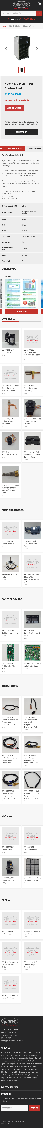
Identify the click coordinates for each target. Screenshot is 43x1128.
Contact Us (21, 132)
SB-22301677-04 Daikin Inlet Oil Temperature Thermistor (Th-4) (31, 759)
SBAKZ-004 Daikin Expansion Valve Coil (10, 453)
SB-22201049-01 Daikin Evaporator (9, 848)
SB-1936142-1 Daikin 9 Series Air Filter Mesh (32, 879)
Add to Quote (14, 107)
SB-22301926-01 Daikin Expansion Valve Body (8, 421)
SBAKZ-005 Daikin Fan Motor (10, 575)
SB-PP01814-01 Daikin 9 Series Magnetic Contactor (32, 964)
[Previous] (6, 48)
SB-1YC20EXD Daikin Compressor (9, 351)
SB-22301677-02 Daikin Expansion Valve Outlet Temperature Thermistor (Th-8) (31, 722)
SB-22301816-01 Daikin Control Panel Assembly (32, 633)
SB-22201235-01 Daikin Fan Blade (8, 542)
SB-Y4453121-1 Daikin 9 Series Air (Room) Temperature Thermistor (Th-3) (32, 795)
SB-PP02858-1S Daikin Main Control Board (32, 664)
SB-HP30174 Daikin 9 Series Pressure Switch (10, 964)
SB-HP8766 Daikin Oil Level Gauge (32, 932)
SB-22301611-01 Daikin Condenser (31, 848)
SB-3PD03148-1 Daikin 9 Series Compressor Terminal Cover (32, 454)
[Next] (36, 48)
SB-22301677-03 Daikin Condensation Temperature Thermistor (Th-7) (10, 759)
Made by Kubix (5, 1124)
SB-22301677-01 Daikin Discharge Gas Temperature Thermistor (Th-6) (10, 721)
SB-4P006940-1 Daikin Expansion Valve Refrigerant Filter (10, 388)
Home (3, 26)
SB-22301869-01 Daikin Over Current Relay (9, 880)
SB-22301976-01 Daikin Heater (8, 932)
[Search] (39, 13)
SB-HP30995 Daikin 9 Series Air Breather (10, 996)
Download (23, 311)
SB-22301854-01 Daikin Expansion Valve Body (30, 388)
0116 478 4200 (30, 124)
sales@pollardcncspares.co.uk (12, 1041)
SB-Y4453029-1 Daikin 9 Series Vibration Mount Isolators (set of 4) (32, 578)
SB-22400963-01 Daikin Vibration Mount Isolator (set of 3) (32, 354)
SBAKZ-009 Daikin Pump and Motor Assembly (31, 543)
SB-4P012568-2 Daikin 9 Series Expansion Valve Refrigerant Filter (10, 489)
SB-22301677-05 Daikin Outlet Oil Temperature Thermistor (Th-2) (9, 795)
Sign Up (34, 1107)
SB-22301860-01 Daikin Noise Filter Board (9, 666)
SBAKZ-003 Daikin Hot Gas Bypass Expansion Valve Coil (32, 421)
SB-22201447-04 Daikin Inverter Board (10, 631)
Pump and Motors (15, 149)
